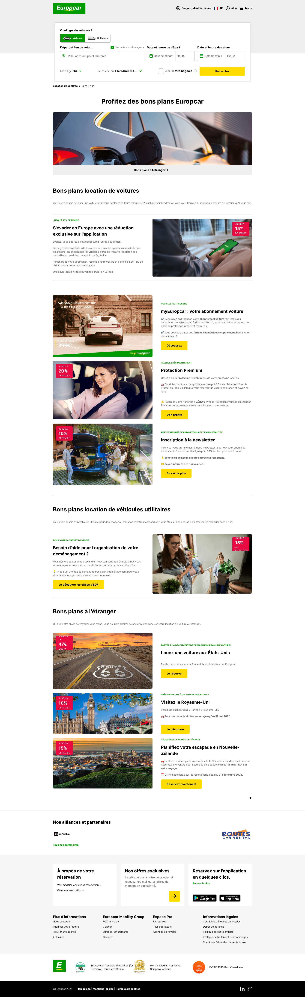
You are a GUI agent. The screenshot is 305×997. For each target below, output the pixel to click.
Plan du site (84, 988)
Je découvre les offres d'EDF (78, 584)
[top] (250, 798)
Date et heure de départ (163, 47)
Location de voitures (65, 85)
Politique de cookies (128, 988)
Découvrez (174, 345)
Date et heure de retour (213, 47)
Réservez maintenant (181, 784)
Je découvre (175, 729)
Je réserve (174, 673)
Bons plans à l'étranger (150, 170)
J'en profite (174, 415)
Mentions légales (103, 988)
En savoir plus (176, 473)
